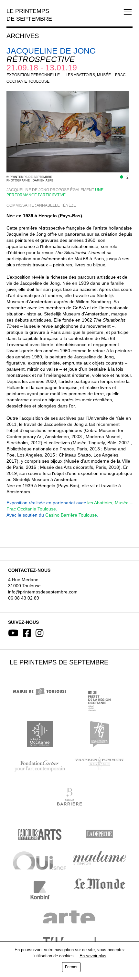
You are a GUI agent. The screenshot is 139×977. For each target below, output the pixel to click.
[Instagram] (40, 633)
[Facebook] (27, 633)
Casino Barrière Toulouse (71, 515)
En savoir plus (93, 955)
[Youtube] (13, 633)
